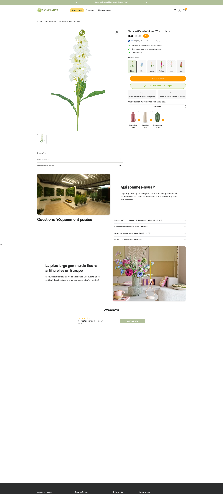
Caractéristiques (43, 159)
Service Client (81, 492)
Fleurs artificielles (50, 21)
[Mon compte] (179, 10)
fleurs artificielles (128, 196)
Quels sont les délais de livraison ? (128, 240)
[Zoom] (117, 32)
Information (118, 492)
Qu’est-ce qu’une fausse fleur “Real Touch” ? (132, 233)
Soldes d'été (77, 10)
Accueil (39, 21)
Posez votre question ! (46, 166)
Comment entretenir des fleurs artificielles (131, 227)
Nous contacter (105, 10)
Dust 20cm (145, 125)
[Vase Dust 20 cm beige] (145, 117)
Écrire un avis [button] (132, 321)
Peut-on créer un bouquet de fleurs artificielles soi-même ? (138, 220)
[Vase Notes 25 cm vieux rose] (133, 117)
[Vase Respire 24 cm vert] (157, 117)
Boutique (90, 10)
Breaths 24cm (157, 125)
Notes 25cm (133, 125)
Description (41, 153)
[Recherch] (175, 10)
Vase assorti (156, 106)
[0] (184, 10)
